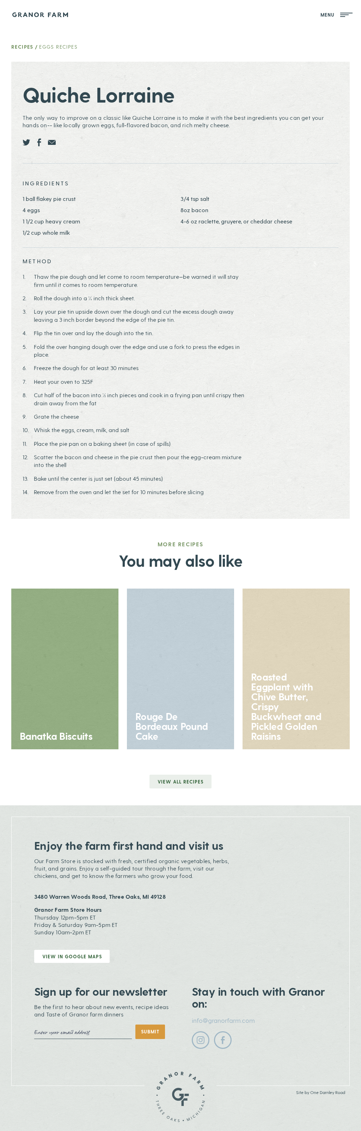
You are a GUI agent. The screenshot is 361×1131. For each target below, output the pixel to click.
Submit (150, 1031)
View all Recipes (180, 781)
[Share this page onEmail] (52, 142)
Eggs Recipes (58, 47)
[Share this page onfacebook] (39, 142)
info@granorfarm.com (223, 1020)
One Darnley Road (327, 1092)
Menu (328, 14)
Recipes (22, 47)
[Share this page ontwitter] (26, 142)
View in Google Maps (72, 956)
